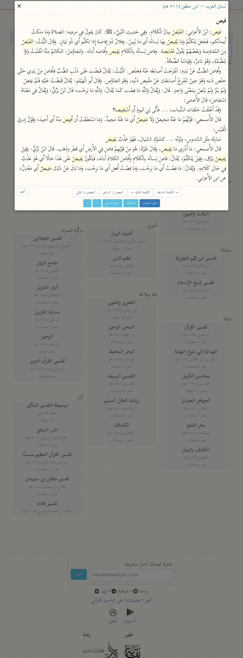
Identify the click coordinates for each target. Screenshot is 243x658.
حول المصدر (150, 203)
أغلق (22, 192)
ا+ (97, 203)
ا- (87, 203)
